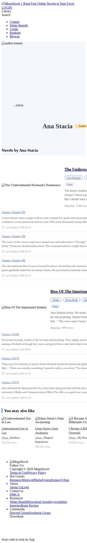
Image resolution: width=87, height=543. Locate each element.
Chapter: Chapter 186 (13, 260)
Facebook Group (40, 512)
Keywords (55, 502)
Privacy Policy (37, 472)
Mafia (38, 480)
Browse (15, 36)
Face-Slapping (74, 177)
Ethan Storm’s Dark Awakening (46, 430)
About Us (16, 487)
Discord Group (19, 512)
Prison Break (71, 299)
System (46, 480)
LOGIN (7, 7)
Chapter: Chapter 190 (13, 212)
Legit (25, 487)
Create (14, 29)
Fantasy (56, 480)
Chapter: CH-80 (10, 334)
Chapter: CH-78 (10, 358)
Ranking (15, 32)
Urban (69, 184)
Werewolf (28, 480)
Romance (16, 480)
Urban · (6, 437)
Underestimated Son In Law (15, 430)
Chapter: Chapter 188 (13, 236)
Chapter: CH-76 (10, 382)
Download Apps (38, 502)
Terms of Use (18, 472)
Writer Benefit (19, 25)
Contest (14, 21)
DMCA (15, 494)
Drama (56, 299)
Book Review (30, 505)
